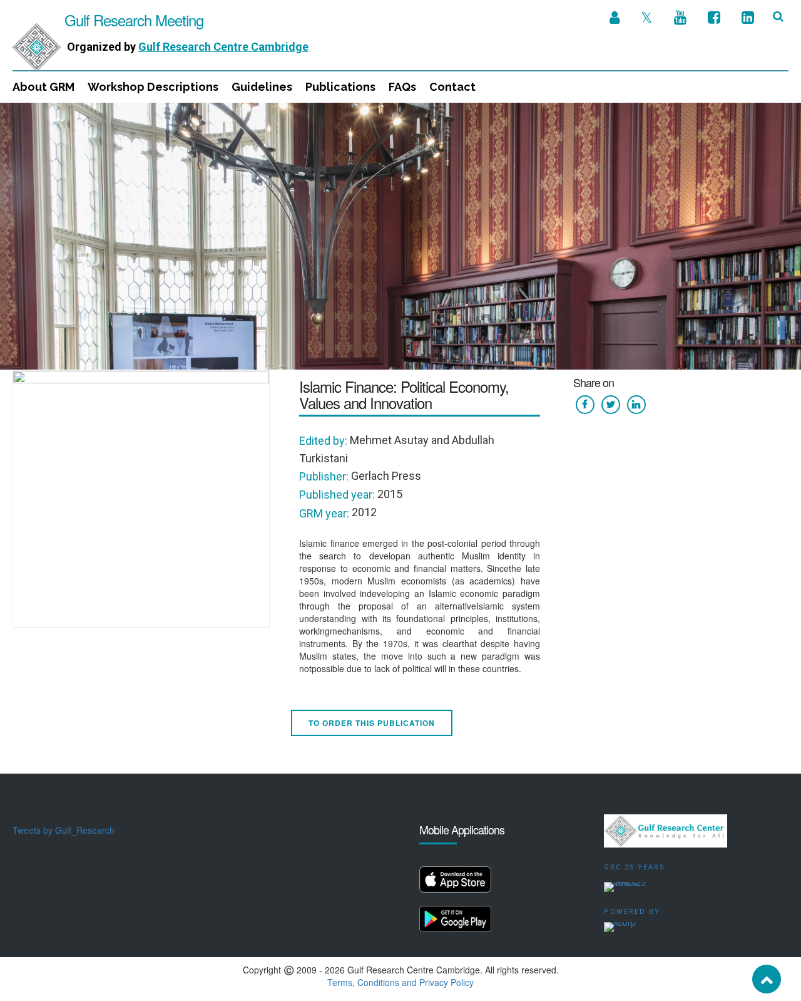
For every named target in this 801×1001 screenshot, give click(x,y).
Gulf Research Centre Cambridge (223, 46)
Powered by (632, 912)
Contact (452, 86)
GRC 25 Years (634, 867)
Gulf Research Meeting (132, 20)
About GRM (43, 86)
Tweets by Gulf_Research (64, 830)
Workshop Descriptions (153, 86)
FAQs (402, 86)
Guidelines (262, 86)
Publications (340, 86)
